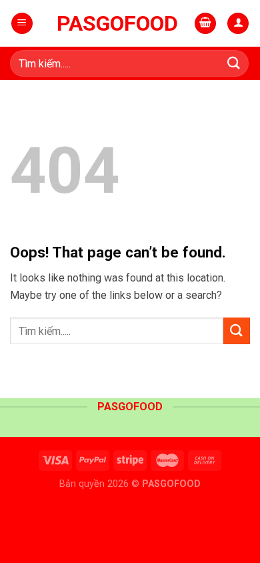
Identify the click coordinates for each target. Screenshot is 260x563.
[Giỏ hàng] (205, 24)
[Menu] (22, 24)
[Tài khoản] (238, 24)
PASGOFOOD (117, 23)
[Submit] (234, 63)
